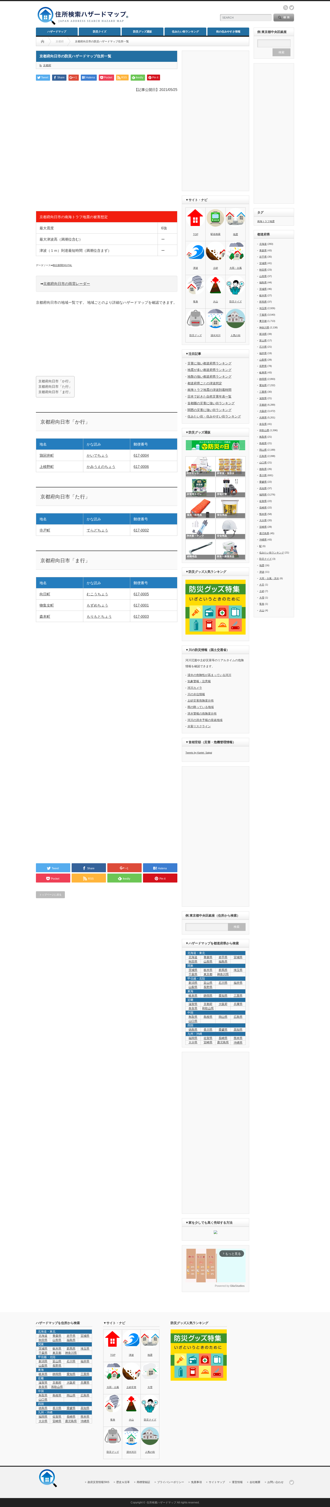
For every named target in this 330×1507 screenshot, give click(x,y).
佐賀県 (208, 1038)
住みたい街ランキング (185, 31)
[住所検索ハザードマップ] (83, 25)
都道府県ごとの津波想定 (204, 383)
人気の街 (235, 335)
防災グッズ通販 (142, 31)
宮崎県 (208, 1042)
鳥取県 (193, 1016)
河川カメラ (194, 687)
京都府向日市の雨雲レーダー (66, 284)
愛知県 (223, 995)
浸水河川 (215, 335)
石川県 (223, 982)
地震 (235, 234)
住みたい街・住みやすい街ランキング (214, 416)
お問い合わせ (275, 1482)
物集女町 (47, 605)
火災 (261, 584)
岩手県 (223, 957)
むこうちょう (97, 594)
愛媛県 (223, 1029)
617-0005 (141, 594)
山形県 (208, 961)
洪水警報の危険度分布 (202, 713)
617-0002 (141, 530)
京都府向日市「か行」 (55, 381)
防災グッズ (195, 335)
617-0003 (141, 616)
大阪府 (223, 1004)
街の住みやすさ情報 (228, 31)
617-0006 (141, 467)
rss (285, 7)
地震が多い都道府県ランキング (209, 370)
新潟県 (193, 982)
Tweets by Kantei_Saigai (198, 752)
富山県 (208, 982)
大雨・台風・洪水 (269, 578)
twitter (291, 7)
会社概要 (255, 1482)
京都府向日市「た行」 (55, 386)
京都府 (47, 65)
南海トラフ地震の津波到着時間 (209, 390)
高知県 (238, 1029)
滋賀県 (193, 1004)
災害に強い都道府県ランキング (209, 363)
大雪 (261, 597)
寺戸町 (45, 530)
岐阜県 (193, 995)
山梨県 (193, 987)
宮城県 (238, 957)
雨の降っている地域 (200, 707)
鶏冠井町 (47, 455)
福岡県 (193, 1038)
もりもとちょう (99, 616)
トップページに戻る (50, 894)
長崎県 (223, 1038)
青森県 (208, 957)
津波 (195, 268)
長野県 (208, 987)
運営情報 (237, 1482)
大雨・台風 (235, 268)
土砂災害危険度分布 (200, 700)
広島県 (238, 1016)
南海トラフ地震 (266, 221)
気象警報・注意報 (199, 681)
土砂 (215, 268)
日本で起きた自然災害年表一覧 (209, 396)
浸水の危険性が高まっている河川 (209, 675)
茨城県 (193, 970)
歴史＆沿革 (123, 1482)
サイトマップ (217, 1482)
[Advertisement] (172, 14)
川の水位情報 (196, 694)
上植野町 (47, 467)
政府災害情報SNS (98, 1482)
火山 (215, 301)
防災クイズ (99, 31)
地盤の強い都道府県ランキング (209, 376)
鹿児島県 (223, 1042)
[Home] (42, 41)
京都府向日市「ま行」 (55, 392)
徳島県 (193, 1029)
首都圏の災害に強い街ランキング (211, 403)
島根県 (208, 1016)
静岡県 (208, 995)
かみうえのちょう (101, 467)
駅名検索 (215, 234)
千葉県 (193, 974)
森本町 (45, 616)
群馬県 (223, 970)
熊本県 (238, 1038)
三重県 (238, 995)
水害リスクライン (199, 726)
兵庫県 (238, 1004)
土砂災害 (131, 1387)
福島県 (223, 961)
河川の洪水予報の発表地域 (204, 720)
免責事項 (196, 1482)
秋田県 (193, 961)
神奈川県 (223, 974)
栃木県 (208, 970)
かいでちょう (97, 455)
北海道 (193, 957)
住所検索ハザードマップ (161, 1502)
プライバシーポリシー (170, 1482)
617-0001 (141, 605)
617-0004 (141, 455)
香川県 (208, 1029)
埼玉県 (238, 970)
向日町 (45, 594)
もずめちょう (97, 605)
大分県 (193, 1042)
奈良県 (193, 1008)
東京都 (208, 974)
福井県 (238, 982)
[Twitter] (291, 1482)
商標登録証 (143, 1482)
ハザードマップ (56, 31)
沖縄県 (263, 539)
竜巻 (195, 301)
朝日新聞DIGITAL (62, 265)
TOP (195, 234)
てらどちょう (97, 530)
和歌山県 (208, 1008)
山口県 (193, 1021)
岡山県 (223, 1016)
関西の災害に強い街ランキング (209, 410)
